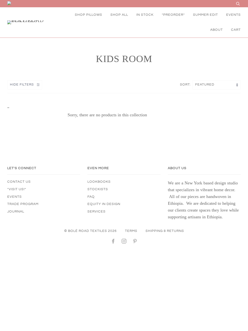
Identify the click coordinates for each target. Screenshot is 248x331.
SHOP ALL (119, 14)
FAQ (91, 196)
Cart (236, 30)
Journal (15, 211)
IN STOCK (145, 14)
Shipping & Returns (165, 231)
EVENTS (233, 14)
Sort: (186, 84)
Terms (131, 231)
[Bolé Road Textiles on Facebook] (113, 242)
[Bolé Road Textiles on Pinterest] (135, 242)
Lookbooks (99, 181)
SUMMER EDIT (205, 14)
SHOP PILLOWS (88, 14)
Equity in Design (103, 204)
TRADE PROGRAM (23, 204)
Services (96, 211)
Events (14, 196)
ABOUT (216, 30)
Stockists (97, 189)
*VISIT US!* (16, 189)
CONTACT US (19, 181)
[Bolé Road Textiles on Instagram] (124, 242)
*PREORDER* (173, 14)
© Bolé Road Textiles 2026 (90, 231)
